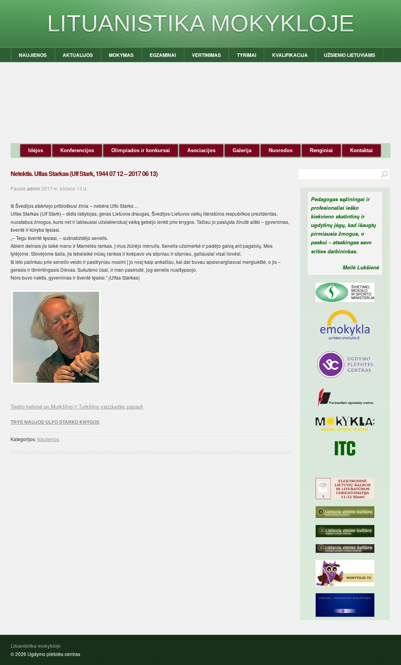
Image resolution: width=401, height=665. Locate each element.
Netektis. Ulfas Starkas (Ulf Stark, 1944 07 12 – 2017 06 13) (84, 173)
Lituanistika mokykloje (200, 23)
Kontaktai (361, 150)
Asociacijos (201, 150)
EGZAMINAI (163, 54)
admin (33, 188)
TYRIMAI (246, 54)
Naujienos (48, 439)
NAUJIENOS (33, 54)
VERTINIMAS (206, 54)
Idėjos (35, 150)
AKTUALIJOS (78, 54)
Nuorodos (281, 150)
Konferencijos (77, 150)
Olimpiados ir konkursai (140, 150)
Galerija (242, 150)
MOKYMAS (121, 54)
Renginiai (321, 150)
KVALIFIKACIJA (290, 54)
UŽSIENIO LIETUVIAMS (349, 54)
